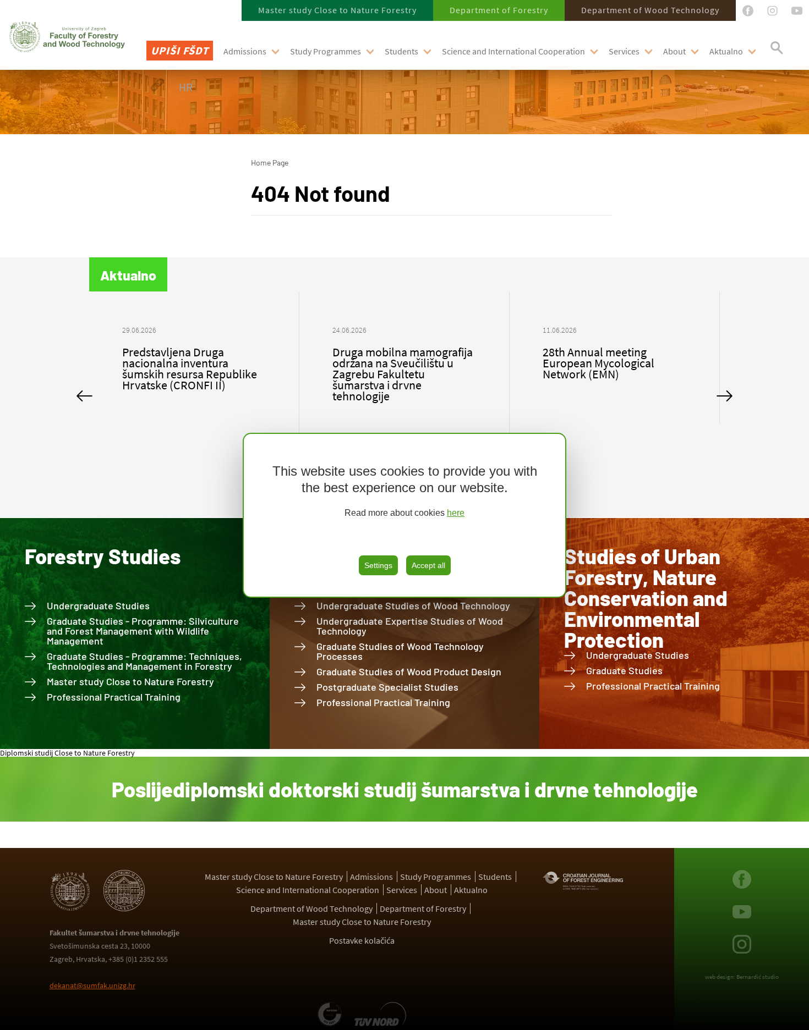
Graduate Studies (624, 670)
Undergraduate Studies (98, 605)
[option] (194, 368)
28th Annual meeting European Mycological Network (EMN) (388, 363)
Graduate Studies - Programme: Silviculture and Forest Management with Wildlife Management (143, 631)
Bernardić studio (757, 977)
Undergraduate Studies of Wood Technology (413, 605)
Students (401, 51)
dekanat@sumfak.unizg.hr (92, 985)
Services (624, 51)
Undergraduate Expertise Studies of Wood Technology (409, 626)
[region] (404, 515)
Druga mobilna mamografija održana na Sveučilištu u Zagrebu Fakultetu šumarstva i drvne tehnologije (192, 374)
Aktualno (726, 51)
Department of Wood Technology (650, 9)
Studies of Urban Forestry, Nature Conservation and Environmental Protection (646, 597)
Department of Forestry (499, 9)
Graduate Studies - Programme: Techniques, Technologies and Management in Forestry (144, 661)
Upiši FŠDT (180, 50)
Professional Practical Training (114, 697)
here (455, 512)
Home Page (269, 162)
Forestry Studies (103, 556)
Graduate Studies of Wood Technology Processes (400, 651)
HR (186, 86)
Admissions (244, 51)
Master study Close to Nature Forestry (337, 9)
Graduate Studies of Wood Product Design (408, 671)
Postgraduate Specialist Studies (387, 687)
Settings (378, 565)
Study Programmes (325, 51)
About (674, 51)
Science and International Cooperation (513, 51)
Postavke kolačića (362, 940)
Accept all (428, 565)
